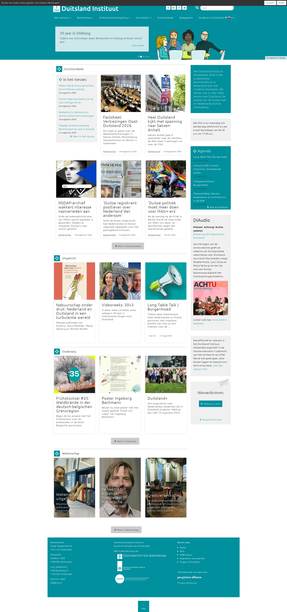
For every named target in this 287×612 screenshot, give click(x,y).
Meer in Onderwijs (126, 441)
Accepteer (270, 3)
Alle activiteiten (218, 207)
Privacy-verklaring (187, 582)
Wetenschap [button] (84, 17)
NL (232, 17)
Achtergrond (109, 151)
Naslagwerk (186, 17)
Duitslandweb (165, 17)
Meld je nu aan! (211, 403)
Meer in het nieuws (83, 136)
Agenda (204, 151)
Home (183, 547)
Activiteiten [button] (143, 17)
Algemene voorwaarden (192, 558)
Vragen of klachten (190, 561)
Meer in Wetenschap (127, 529)
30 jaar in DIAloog (75, 33)
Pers (182, 551)
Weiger (281, 3)
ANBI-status (186, 554)
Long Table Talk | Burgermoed (210, 156)
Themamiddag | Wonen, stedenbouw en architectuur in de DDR (209, 197)
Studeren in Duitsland (211, 17)
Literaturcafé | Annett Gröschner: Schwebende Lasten (207, 169)
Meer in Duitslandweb (129, 245)
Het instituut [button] (61, 17)
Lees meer (138, 45)
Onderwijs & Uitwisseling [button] (113, 17)
